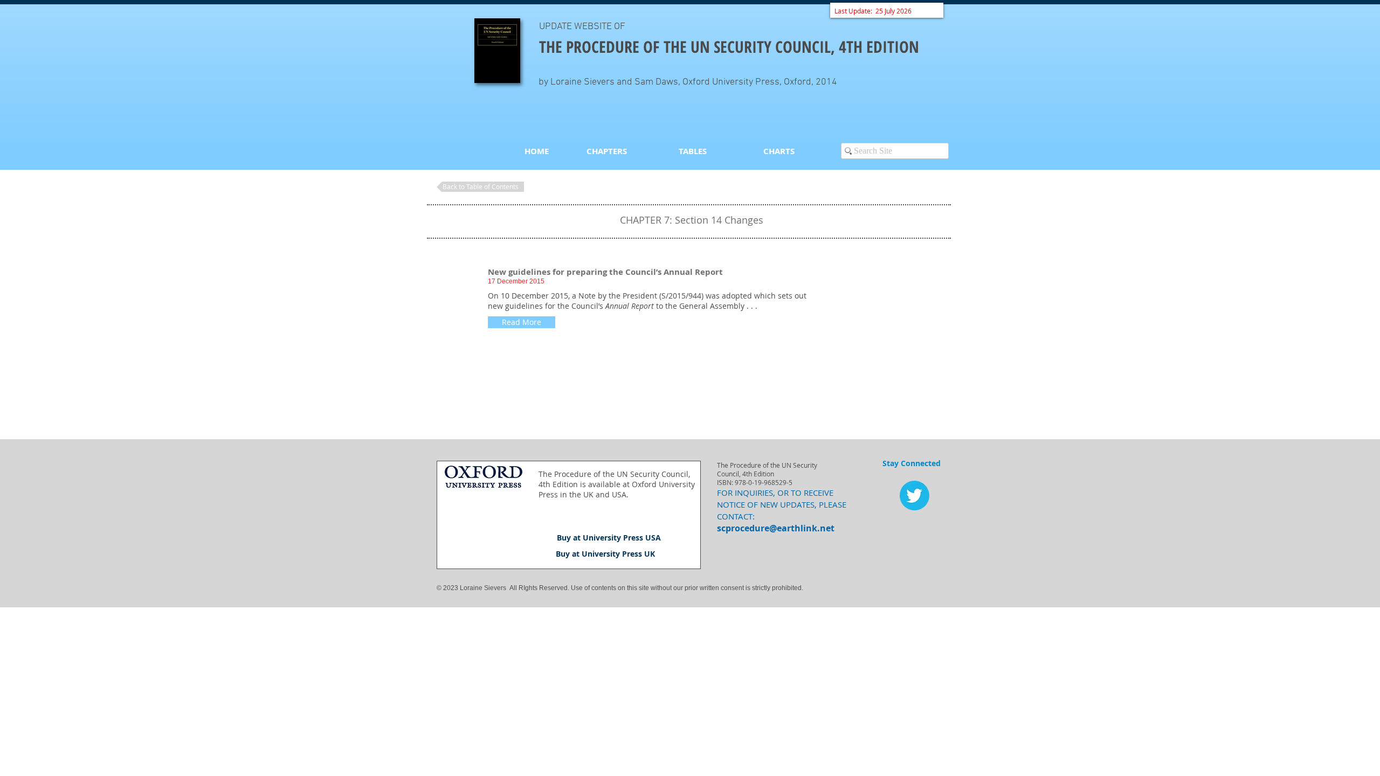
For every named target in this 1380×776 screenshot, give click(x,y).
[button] (521, 322)
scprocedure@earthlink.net (775, 528)
